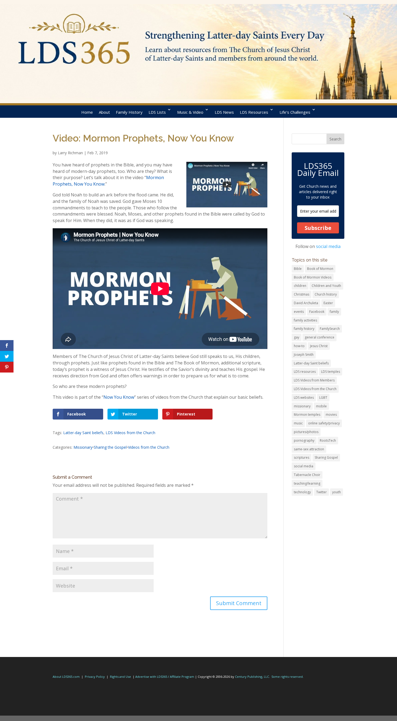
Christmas (301, 294)
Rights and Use (120, 677)
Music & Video (190, 112)
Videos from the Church (148, 447)
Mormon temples (307, 414)
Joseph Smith (304, 354)
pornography (304, 440)
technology (302, 492)
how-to (299, 346)
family (334, 311)
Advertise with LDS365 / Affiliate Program (164, 677)
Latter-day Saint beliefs (83, 432)
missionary (302, 406)
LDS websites (304, 397)
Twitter (321, 492)
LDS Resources (254, 112)
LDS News (224, 112)
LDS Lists (157, 112)
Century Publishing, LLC (252, 677)
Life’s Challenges (295, 112)
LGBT (323, 397)
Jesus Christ (319, 346)
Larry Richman (70, 152)
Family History (129, 112)
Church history (326, 294)
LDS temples (330, 371)
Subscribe (318, 228)
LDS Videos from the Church (130, 432)
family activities (305, 320)
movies (331, 414)
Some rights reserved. (287, 677)
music (298, 423)
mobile (321, 406)
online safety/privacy (324, 423)
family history (304, 328)
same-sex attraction (309, 449)
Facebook (316, 311)
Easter (328, 303)
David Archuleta (306, 303)
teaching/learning (307, 483)
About (104, 112)
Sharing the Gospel (110, 447)
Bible (298, 268)
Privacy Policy (95, 677)
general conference (319, 337)
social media (328, 246)
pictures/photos (306, 432)
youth (336, 492)
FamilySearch (330, 328)
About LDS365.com (66, 677)
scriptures (301, 457)
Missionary (82, 447)
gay (296, 337)
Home (87, 112)
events (299, 311)
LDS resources (305, 371)
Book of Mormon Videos (312, 277)
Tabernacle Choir (307, 474)
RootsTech (328, 440)
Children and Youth (326, 285)
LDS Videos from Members (314, 380)
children (300, 285)
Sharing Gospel (326, 457)
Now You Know (118, 397)
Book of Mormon (320, 268)
